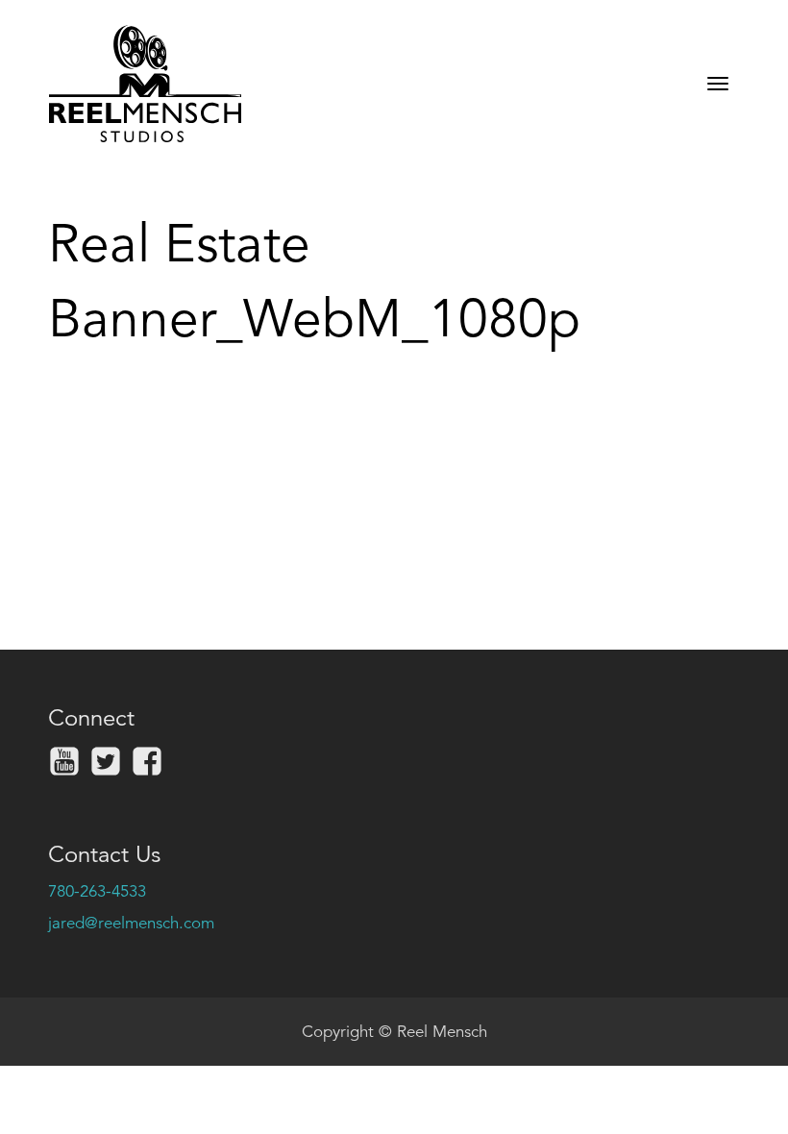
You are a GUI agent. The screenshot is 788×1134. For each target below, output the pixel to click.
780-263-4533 (97, 891)
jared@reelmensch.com (131, 923)
